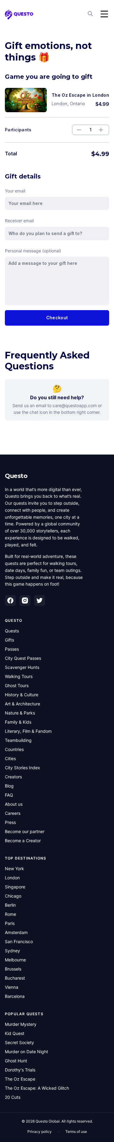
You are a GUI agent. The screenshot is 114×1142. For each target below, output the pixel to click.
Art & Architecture (22, 703)
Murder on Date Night (26, 1051)
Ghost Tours (17, 685)
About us (13, 804)
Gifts (9, 639)
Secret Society (19, 1042)
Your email (15, 190)
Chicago (13, 895)
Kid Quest (14, 1033)
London (12, 877)
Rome (10, 914)
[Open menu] (104, 14)
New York (14, 868)
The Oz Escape (20, 1078)
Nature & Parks (20, 712)
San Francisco (19, 941)
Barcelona (15, 996)
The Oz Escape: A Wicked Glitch (37, 1088)
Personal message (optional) (33, 250)
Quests (12, 630)
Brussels (13, 968)
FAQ (9, 795)
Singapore (15, 886)
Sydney (12, 950)
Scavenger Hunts (22, 667)
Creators (13, 776)
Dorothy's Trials (20, 1069)
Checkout (57, 317)
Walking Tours (19, 676)
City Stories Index (22, 767)
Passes (12, 649)
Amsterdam (16, 932)
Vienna (11, 987)
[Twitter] (39, 600)
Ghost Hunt (16, 1060)
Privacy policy (39, 1131)
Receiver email (19, 220)
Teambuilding (18, 740)
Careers (12, 813)
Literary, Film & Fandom (28, 731)
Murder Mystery (20, 1024)
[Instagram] (24, 600)
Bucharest (15, 978)
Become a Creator (23, 840)
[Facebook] (10, 600)
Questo (16, 475)
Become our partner (24, 831)
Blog (9, 785)
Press (10, 822)
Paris (10, 923)
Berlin (10, 905)
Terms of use (76, 1131)
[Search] (91, 14)
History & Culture (21, 694)
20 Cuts (12, 1097)
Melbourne (15, 959)
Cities (10, 758)
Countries (14, 749)
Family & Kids (18, 722)
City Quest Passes (23, 658)
